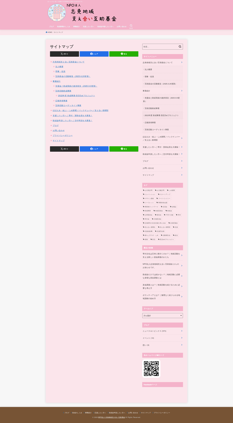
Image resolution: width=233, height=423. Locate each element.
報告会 (159, 215)
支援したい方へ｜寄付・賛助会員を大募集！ (72, 115)
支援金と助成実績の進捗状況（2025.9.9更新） (76, 85)
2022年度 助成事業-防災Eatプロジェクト (76, 95)
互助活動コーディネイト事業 (68, 105)
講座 (146, 239)
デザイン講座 (149, 198)
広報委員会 (157, 219)
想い (146, 345)
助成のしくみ (77, 412)
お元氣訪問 (160, 190)
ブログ (51, 26)
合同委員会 (148, 215)
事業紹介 (76, 26)
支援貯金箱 (160, 231)
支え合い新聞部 (165, 227)
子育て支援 (169, 215)
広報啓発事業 (61, 100)
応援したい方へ (100, 412)
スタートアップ (165, 194)
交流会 (165, 207)
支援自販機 (148, 231)
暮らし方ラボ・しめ (151, 235)
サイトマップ (59, 140)
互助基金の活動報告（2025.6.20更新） (73, 76)
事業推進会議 (162, 202)
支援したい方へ (88, 26)
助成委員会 (159, 211)
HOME (50, 32)
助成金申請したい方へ (105, 26)
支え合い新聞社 (150, 227)
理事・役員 (60, 71)
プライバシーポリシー (63, 135)
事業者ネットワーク (151, 207)
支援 (176, 227)
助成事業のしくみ (63, 26)
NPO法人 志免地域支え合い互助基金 (111, 417)
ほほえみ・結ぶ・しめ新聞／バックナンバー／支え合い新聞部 (80, 110)
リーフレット (149, 202)
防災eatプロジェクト (167, 239)
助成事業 (148, 211)
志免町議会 (174, 223)
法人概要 (59, 66)
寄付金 (147, 219)
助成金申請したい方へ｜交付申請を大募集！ (72, 120)
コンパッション (150, 194)
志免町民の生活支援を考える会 (155, 223)
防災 (153, 239)
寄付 (179, 215)
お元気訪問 (148, 190)
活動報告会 (166, 235)
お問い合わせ (121, 26)
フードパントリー (164, 198)
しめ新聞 (172, 190)
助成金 (169, 211)
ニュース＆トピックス (154, 331)
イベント (148, 338)
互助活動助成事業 (63, 90)
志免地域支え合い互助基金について (69, 61)
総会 (176, 235)
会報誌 (174, 207)
